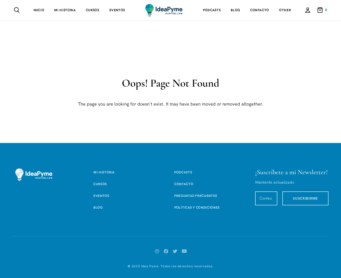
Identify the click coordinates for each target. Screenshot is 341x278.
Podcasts (212, 10)
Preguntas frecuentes (195, 196)
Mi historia (65, 10)
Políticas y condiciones (197, 207)
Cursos (92, 10)
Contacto (259, 10)
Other (285, 10)
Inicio (38, 10)
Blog (235, 10)
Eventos (117, 10)
